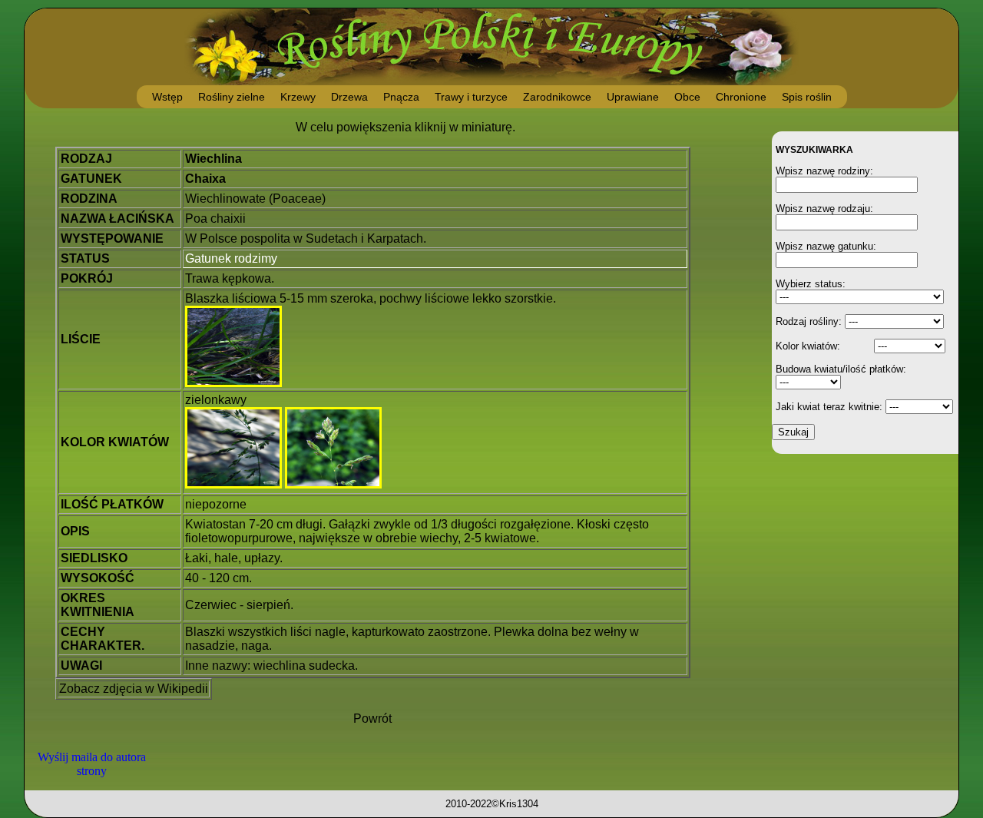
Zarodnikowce (557, 97)
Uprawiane (633, 97)
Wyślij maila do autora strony (92, 763)
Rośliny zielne (231, 97)
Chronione (741, 97)
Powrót (372, 718)
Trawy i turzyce (471, 97)
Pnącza (401, 97)
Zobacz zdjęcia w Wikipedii (133, 688)
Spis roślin (807, 97)
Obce (687, 97)
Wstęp (167, 97)
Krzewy (298, 97)
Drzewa (349, 97)
